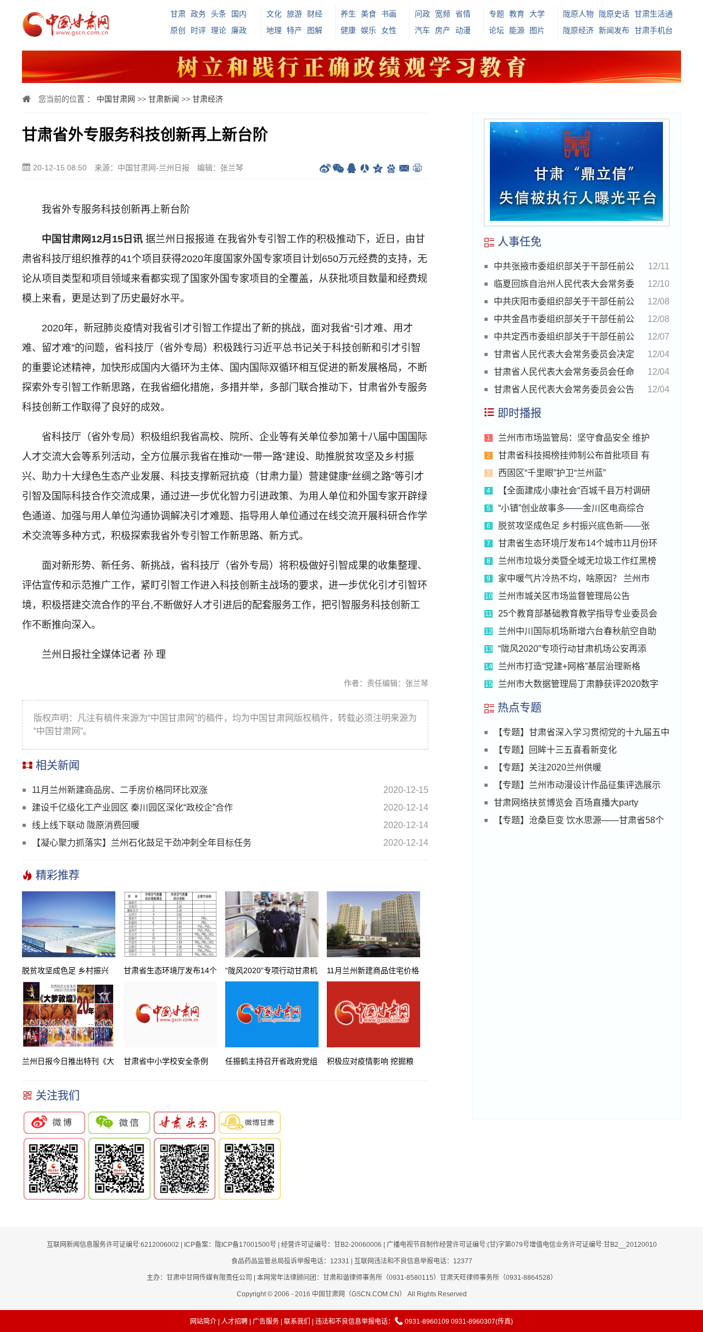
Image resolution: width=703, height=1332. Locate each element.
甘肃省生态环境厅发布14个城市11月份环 (577, 543)
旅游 (294, 13)
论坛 (496, 30)
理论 (218, 30)
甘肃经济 (207, 99)
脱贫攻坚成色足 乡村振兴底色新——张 (574, 525)
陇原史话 (614, 13)
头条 (218, 13)
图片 (537, 30)
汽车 (422, 30)
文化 (274, 13)
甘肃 (178, 13)
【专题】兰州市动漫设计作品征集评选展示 (577, 785)
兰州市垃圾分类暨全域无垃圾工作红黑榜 (577, 560)
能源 (517, 30)
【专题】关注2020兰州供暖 (547, 767)
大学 (537, 13)
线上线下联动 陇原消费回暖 (86, 825)
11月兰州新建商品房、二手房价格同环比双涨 (120, 790)
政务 (198, 13)
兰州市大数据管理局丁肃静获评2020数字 (578, 684)
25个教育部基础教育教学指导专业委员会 (577, 613)
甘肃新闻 (163, 99)
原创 (178, 30)
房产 (442, 30)
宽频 (442, 13)
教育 (517, 13)
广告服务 (266, 1321)
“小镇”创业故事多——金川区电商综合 (571, 508)
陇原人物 (578, 13)
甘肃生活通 (653, 13)
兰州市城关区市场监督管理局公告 (564, 596)
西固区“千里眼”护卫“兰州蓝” (552, 473)
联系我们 (297, 1321)
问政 (422, 13)
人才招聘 (234, 1321)
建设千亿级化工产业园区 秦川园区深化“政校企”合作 (132, 807)
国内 (239, 13)
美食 (368, 13)
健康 (348, 30)
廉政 (239, 30)
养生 (348, 13)
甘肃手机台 (653, 30)
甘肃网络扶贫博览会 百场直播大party (566, 802)
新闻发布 (614, 30)
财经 (314, 13)
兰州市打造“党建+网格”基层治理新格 (569, 666)
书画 (389, 13)
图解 (314, 30)
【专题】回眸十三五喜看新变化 (555, 749)
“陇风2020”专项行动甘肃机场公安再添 (572, 648)
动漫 (463, 30)
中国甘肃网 (116, 99)
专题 (496, 13)
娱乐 (368, 30)
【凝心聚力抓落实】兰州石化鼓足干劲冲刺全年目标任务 (142, 842)
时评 (198, 30)
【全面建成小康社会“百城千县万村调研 (574, 490)
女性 (389, 30)
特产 (294, 30)
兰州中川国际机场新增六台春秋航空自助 (577, 631)
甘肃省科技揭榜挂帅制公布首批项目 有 (574, 455)
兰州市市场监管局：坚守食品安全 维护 (574, 437)
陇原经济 (578, 30)
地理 (274, 30)
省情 (463, 13)
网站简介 (203, 1321)
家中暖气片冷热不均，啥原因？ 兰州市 (574, 578)
